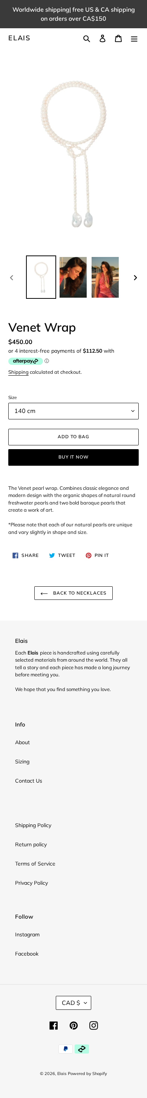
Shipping (18, 372)
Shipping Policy (33, 825)
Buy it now (73, 457)
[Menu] (134, 38)
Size (12, 397)
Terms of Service (35, 863)
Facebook (26, 953)
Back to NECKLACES (79, 593)
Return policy (31, 844)
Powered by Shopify (87, 1073)
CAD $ (71, 1002)
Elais (19, 38)
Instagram (27, 934)
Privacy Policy (31, 882)
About (22, 742)
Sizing (22, 761)
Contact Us (28, 780)
